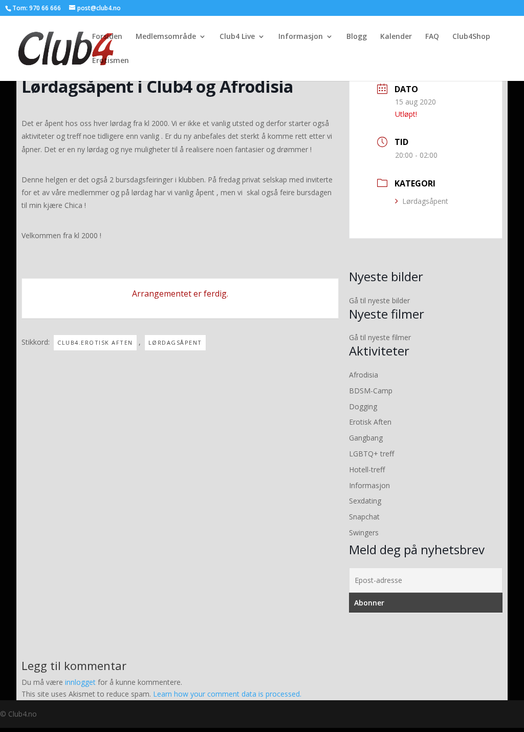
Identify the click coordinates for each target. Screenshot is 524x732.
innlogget (80, 682)
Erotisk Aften (370, 422)
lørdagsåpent (175, 342)
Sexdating (365, 501)
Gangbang (366, 438)
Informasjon (300, 37)
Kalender (396, 37)
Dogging (363, 406)
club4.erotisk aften (95, 342)
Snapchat (364, 516)
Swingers (364, 532)
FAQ (432, 37)
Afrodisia (363, 375)
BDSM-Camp (370, 390)
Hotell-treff (367, 469)
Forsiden (107, 37)
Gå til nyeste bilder (379, 300)
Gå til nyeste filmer (380, 337)
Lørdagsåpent (425, 201)
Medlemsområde (166, 37)
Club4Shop (471, 37)
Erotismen (110, 61)
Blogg (356, 37)
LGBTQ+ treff (371, 453)
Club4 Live (237, 37)
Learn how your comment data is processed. (227, 694)
